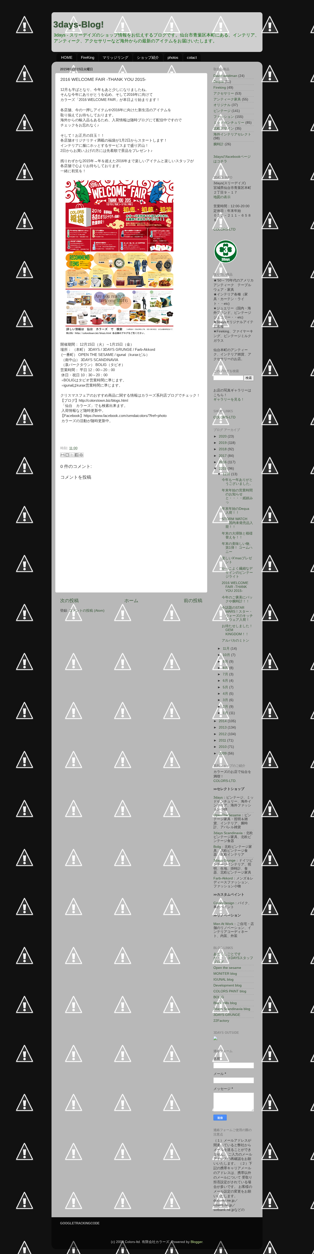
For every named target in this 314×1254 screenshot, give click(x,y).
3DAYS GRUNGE (226, 1015)
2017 (223, 456)
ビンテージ (222, 111)
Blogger (196, 1242)
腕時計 (218, 144)
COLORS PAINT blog (229, 991)
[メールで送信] (62, 454)
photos (173, 57)
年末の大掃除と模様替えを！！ (237, 535)
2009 (223, 753)
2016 (223, 462)
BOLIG (218, 997)
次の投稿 (69, 600)
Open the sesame (227, 968)
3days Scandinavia (228, 833)
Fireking (219, 87)
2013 (223, 727)
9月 (226, 661)
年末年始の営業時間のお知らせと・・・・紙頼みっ (237, 496)
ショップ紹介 (148, 57)
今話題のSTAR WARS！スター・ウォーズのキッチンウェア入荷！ (237, 613)
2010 (223, 747)
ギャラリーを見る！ (228, 399)
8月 (226, 668)
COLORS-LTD (224, 229)
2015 (223, 468)
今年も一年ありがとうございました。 (237, 482)
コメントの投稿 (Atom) (87, 610)
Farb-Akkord (223, 878)
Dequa (218, 82)
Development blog (227, 985)
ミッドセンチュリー (228, 122)
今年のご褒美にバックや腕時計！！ (237, 599)
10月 (227, 655)
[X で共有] (71, 454)
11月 (227, 648)
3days (218, 797)
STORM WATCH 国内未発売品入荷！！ (237, 523)
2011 (223, 740)
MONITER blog (225, 973)
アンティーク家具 (227, 99)
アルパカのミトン (235, 640)
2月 (226, 706)
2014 (223, 721)
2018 (223, 449)
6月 (226, 680)
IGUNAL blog (223, 979)
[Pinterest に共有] (81, 454)
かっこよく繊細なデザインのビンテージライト (237, 572)
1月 (226, 713)
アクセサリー (223, 93)
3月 (226, 700)
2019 (223, 443)
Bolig (217, 847)
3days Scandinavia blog (231, 1009)
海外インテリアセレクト (232, 134)
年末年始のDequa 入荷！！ (237, 510)
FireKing (87, 57)
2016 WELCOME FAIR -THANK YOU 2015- (235, 587)
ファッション (223, 117)
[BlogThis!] (67, 454)
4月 (226, 693)
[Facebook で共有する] (76, 454)
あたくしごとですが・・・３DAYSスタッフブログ (233, 958)
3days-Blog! (78, 24)
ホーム (131, 600)
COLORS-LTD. (224, 781)
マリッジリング (115, 57)
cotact (192, 57)
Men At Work (223, 924)
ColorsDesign (223, 903)
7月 (226, 674)
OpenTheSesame (227, 815)
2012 (223, 734)
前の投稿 (193, 600)
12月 (227, 474)
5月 (226, 687)
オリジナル (222, 105)
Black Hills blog (225, 1003)
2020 (223, 436)
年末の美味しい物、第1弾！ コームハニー (237, 547)
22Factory (221, 1021)
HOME (66, 57)
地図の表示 (222, 197)
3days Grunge (224, 860)
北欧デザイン (223, 128)
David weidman (225, 76)
